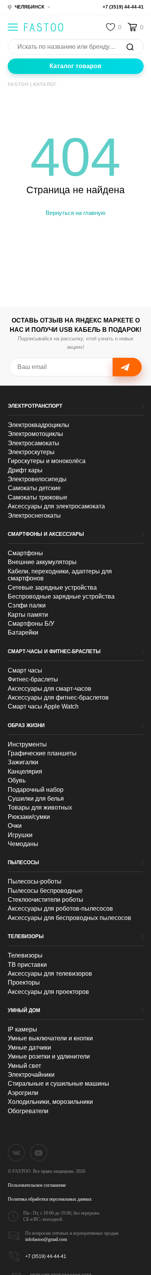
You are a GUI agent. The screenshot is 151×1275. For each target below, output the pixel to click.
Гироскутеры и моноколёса (47, 461)
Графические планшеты (42, 753)
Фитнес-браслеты (33, 679)
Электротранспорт (35, 406)
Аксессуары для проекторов (48, 991)
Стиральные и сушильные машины (58, 1083)
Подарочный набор (35, 789)
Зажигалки (23, 762)
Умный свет (24, 1065)
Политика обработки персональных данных (50, 1199)
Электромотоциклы (35, 434)
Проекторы (24, 982)
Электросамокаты (33, 443)
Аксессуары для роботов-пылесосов (60, 908)
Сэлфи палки (27, 605)
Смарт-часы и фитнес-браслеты (54, 651)
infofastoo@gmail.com (46, 1239)
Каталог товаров (75, 66)
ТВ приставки (27, 964)
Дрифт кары (25, 470)
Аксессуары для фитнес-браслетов (58, 697)
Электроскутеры (31, 452)
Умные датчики (29, 1047)
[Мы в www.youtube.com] (38, 1152)
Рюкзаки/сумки (29, 816)
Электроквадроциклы (38, 425)
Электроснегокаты (34, 515)
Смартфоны (25, 553)
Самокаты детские (34, 488)
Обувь (17, 780)
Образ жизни (26, 725)
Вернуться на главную (75, 212)
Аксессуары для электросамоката (56, 506)
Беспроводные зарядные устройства (61, 596)
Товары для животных (40, 807)
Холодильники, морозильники (50, 1101)
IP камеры (22, 1029)
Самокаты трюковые (37, 497)
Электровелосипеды (37, 479)
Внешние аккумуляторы (42, 562)
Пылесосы (23, 862)
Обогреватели (28, 1111)
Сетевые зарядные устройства (52, 587)
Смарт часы (25, 670)
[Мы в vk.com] (16, 1152)
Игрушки (20, 835)
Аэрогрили (23, 1093)
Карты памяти (28, 614)
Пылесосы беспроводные (45, 890)
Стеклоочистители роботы (45, 899)
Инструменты (27, 744)
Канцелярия (25, 771)
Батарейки (23, 632)
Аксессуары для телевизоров (50, 973)
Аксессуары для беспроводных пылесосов (69, 918)
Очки (15, 825)
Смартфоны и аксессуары (46, 534)
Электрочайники (31, 1074)
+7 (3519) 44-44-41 (123, 7)
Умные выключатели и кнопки (50, 1038)
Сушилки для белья (36, 798)
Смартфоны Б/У (31, 623)
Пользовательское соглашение (37, 1185)
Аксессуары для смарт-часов (49, 688)
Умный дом (24, 1010)
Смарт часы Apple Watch (43, 706)
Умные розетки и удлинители (49, 1056)
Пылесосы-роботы (35, 881)
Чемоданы (23, 844)
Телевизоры (26, 936)
